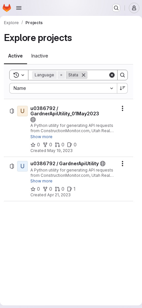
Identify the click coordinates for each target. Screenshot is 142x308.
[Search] (122, 75)
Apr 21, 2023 (59, 194)
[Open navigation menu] (19, 8)
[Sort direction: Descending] (122, 88)
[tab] (15, 56)
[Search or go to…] (116, 8)
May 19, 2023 (60, 150)
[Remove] (84, 75)
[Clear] (112, 75)
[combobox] (63, 88)
